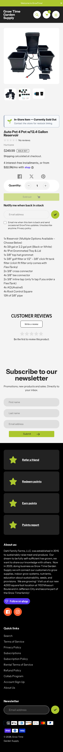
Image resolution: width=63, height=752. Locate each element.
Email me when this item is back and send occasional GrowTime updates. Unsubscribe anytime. (30, 225)
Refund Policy (12, 670)
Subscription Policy (16, 659)
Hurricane (9, 144)
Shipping (9, 156)
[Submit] (55, 710)
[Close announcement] (61, 3)
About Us (9, 687)
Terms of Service (14, 641)
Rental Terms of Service (18, 664)
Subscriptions (12, 653)
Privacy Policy (12, 647)
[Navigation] (56, 14)
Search (8, 635)
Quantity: (15, 185)
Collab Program (13, 676)
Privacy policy (24, 228)
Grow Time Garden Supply (11, 14)
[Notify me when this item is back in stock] (55, 214)
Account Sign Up (14, 682)
